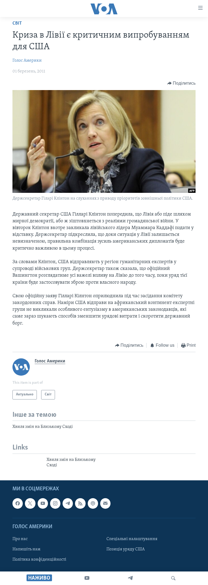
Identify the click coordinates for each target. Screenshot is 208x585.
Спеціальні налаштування (131, 539)
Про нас (20, 539)
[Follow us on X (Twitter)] (30, 503)
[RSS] (80, 503)
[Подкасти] (93, 503)
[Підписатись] (105, 503)
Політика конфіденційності (39, 560)
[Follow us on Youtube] (43, 503)
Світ (17, 23)
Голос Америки (27, 60)
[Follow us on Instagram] (55, 503)
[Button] (181, 83)
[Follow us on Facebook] (17, 503)
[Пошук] (173, 578)
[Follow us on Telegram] (68, 503)
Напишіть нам (26, 549)
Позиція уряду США (125, 549)
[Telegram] (130, 578)
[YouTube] (87, 578)
